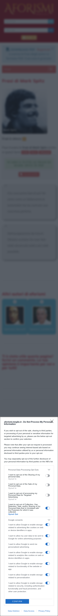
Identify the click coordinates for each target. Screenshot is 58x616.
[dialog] (29, 516)
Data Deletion (14, 611)
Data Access (29, 611)
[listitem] (29, 469)
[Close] (52, 422)
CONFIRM (17, 601)
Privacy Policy (44, 611)
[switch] (47, 475)
